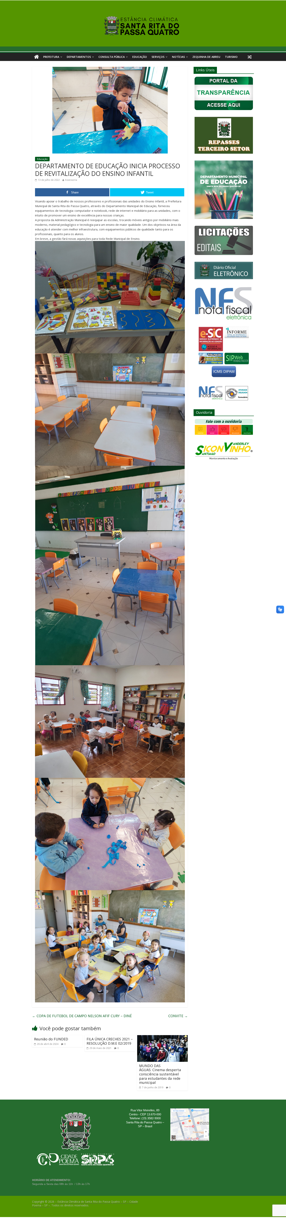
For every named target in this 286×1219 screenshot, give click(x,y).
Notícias (178, 57)
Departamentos (79, 57)
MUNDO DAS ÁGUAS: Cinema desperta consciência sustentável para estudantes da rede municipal (160, 1074)
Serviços (158, 57)
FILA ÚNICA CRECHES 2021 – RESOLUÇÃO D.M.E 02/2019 (110, 1041)
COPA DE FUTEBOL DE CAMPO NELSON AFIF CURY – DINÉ (82, 1015)
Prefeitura (51, 57)
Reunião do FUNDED (51, 1039)
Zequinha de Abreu (206, 57)
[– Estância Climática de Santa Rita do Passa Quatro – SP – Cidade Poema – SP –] (36, 57)
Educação (139, 57)
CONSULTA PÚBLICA (111, 57)
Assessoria (71, 180)
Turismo (231, 57)
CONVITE (178, 1015)
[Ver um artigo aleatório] (249, 57)
